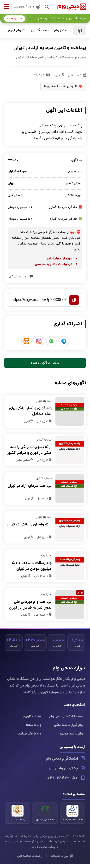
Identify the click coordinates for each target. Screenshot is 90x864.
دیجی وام (80, 57)
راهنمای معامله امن (59, 258)
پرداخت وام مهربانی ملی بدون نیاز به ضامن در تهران (30, 604)
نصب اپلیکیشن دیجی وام (66, 716)
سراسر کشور (23, 460)
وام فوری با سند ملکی (68, 724)
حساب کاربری (32, 716)
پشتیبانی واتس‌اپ (63, 768)
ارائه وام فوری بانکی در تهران (29, 524)
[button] (7, 7)
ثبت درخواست (14, 18)
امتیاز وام (60, 30)
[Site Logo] (71, 6)
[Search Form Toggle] (47, 7)
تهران (57, 75)
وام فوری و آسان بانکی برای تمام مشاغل (30, 411)
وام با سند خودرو (71, 733)
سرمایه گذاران (40, 30)
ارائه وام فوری (17, 30)
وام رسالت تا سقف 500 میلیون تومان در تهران (32, 565)
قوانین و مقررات (62, 855)
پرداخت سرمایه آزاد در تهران (29, 486)
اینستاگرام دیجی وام (62, 758)
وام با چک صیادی (29, 733)
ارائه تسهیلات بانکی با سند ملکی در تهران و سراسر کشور (29, 450)
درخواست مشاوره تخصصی (53, 264)
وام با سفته (33, 724)
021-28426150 (62, 778)
